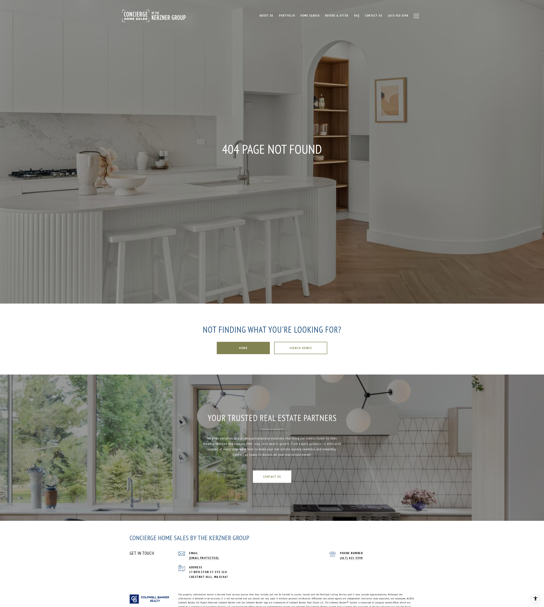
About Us (266, 15)
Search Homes (300, 348)
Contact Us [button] (272, 477)
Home (243, 348)
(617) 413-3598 (351, 558)
